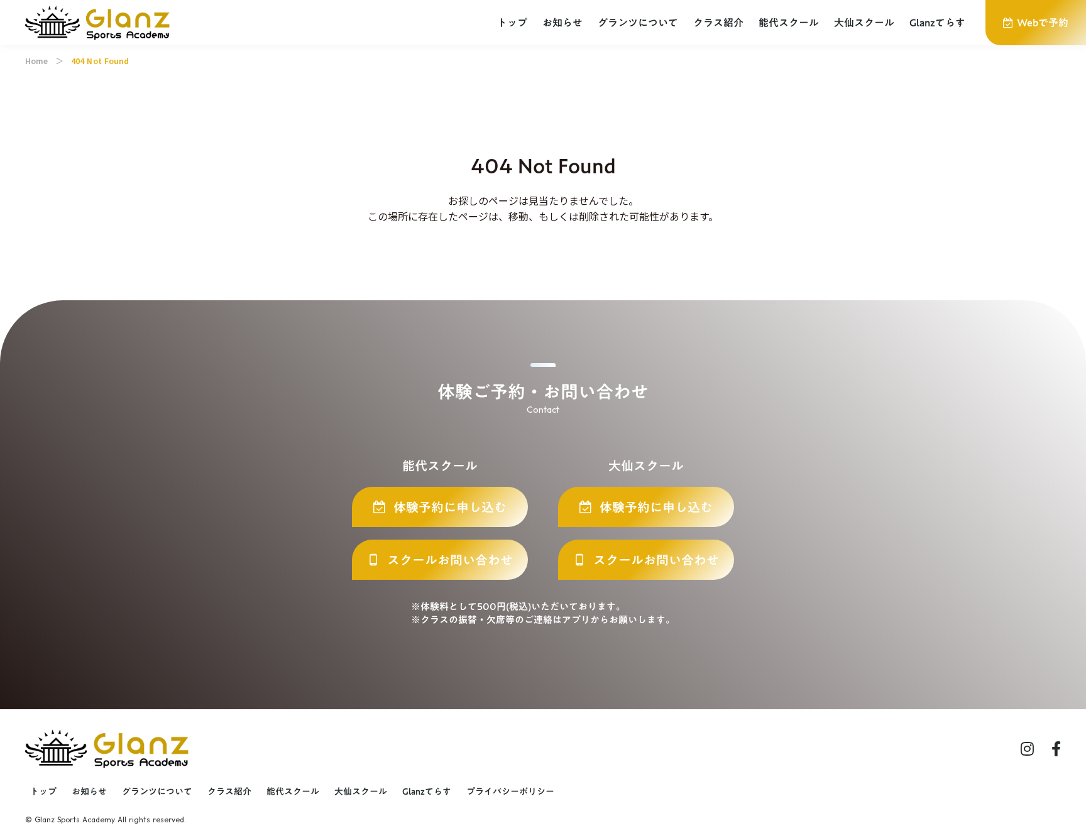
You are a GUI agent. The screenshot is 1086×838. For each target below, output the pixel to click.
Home (36, 61)
